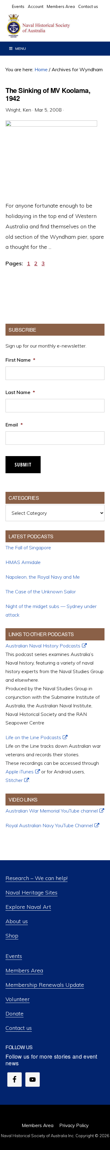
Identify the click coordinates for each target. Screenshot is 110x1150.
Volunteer (18, 999)
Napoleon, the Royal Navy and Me (43, 577)
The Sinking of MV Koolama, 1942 (48, 94)
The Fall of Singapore (28, 547)
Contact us (19, 1027)
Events (14, 956)
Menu (20, 48)
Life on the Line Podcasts (33, 737)
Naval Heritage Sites (31, 892)
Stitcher (14, 780)
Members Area (24, 970)
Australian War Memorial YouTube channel (52, 811)
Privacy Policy (74, 1125)
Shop (12, 935)
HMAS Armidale (23, 562)
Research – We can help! (37, 878)
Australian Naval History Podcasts (43, 646)
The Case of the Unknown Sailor (41, 591)
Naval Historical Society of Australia (52, 26)
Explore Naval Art (28, 906)
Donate (15, 1013)
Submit (23, 464)
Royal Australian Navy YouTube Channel (49, 825)
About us (17, 921)
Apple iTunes (20, 772)
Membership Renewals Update (45, 984)
